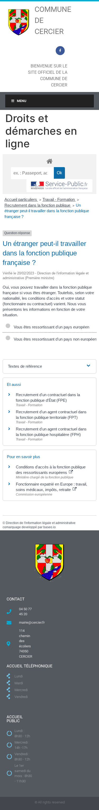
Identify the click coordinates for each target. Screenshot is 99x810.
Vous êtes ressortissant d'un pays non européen (54, 339)
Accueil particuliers (21, 199)
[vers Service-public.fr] (59, 185)
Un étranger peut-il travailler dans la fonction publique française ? (46, 211)
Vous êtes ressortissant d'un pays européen (50, 327)
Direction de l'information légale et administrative (41, 523)
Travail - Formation (59, 199)
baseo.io (49, 527)
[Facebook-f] (60, 50)
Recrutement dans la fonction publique (37, 205)
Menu (21, 101)
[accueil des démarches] (49, 161)
